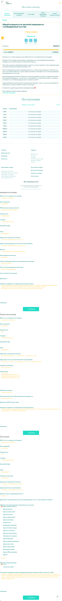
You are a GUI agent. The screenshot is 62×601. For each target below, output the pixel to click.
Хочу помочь (35, 176)
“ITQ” (39, 189)
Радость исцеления (7, 14)
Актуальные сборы (37, 167)
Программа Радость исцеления (9, 173)
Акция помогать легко (55, 14)
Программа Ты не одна (7, 174)
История (33, 155)
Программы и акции (7, 167)
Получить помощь (36, 173)
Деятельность (34, 154)
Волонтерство (5, 153)
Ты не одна (31, 14)
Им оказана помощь (37, 170)
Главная (3, 150)
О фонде (33, 150)
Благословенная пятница (19, 14)
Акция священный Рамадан (42, 14)
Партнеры (4, 156)
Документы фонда (36, 160)
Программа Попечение (7, 171)
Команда (33, 157)
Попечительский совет (37, 159)
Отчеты (33, 162)
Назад (4, 20)
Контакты (4, 159)
